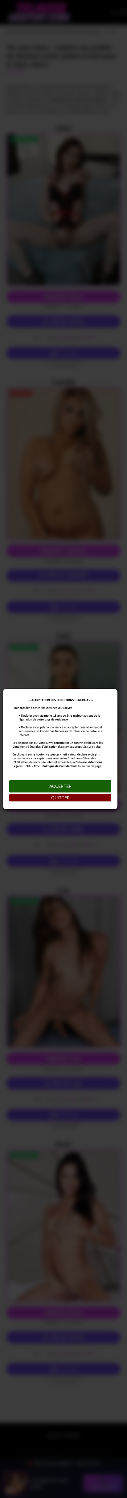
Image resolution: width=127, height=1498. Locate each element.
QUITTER (60, 797)
